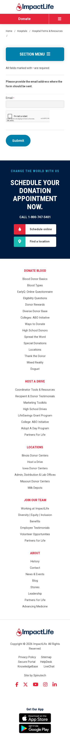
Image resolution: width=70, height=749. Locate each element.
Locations (35, 349)
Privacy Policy (27, 657)
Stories (35, 587)
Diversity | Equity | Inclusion (35, 515)
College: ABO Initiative (35, 422)
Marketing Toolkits (35, 402)
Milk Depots (35, 487)
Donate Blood (35, 271)
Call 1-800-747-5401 (35, 217)
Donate (24, 19)
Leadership (35, 593)
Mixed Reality (35, 362)
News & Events (35, 574)
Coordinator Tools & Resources (35, 389)
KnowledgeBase (28, 666)
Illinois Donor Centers (35, 455)
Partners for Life (35, 540)
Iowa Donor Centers (35, 468)
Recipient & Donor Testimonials (35, 396)
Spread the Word (35, 337)
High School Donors (35, 330)
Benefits (35, 521)
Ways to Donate (35, 324)
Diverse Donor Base (35, 311)
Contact (35, 568)
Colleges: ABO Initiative (35, 317)
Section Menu (33, 54)
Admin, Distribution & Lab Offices (35, 474)
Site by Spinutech (35, 675)
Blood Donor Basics (35, 279)
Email (10, 97)
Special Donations (35, 343)
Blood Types (35, 285)
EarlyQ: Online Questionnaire (35, 292)
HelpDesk (46, 662)
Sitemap (46, 657)
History (35, 561)
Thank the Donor (35, 356)
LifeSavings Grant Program (35, 415)
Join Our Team (35, 500)
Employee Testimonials (35, 528)
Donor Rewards (35, 304)
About (35, 553)
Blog (35, 580)
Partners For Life (35, 434)
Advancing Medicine (35, 606)
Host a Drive (35, 381)
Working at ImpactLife (35, 508)
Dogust (35, 369)
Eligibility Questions (35, 298)
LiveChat (49, 666)
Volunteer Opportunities (35, 534)
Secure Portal (26, 662)
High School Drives (35, 409)
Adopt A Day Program (35, 428)
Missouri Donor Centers (35, 481)
